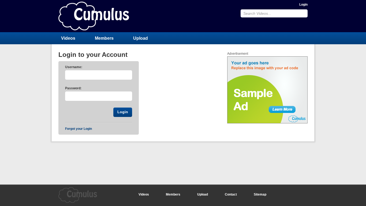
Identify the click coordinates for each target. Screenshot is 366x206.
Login (303, 4)
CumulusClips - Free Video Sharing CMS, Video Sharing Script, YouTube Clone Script (93, 16)
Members (104, 38)
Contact (231, 194)
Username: (73, 67)
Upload (140, 38)
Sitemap (260, 194)
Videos (68, 38)
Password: (73, 88)
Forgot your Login (78, 129)
